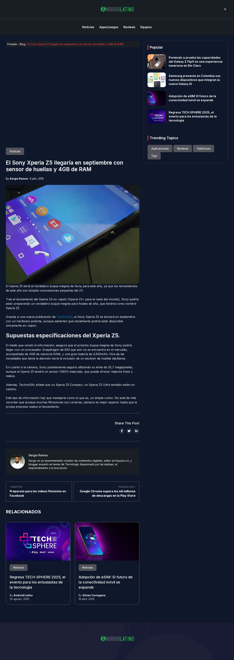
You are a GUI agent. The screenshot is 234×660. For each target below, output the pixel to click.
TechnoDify (64, 317)
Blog (22, 44)
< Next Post (16, 486)
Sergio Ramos (19, 178)
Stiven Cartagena (93, 595)
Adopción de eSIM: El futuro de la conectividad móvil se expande (106, 582)
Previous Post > (126, 486)
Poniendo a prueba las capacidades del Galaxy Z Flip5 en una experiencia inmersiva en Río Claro (195, 61)
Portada (12, 44)
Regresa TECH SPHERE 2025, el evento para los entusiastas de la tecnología (37, 582)
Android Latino (23, 595)
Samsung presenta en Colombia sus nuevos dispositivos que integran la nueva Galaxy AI (194, 80)
